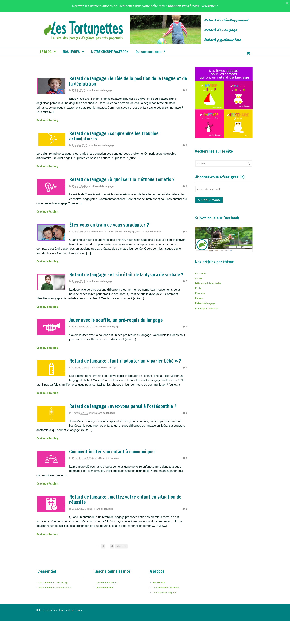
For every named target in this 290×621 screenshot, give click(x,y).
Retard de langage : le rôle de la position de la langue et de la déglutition (128, 81)
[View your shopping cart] (248, 53)
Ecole (198, 288)
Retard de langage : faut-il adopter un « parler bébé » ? (125, 360)
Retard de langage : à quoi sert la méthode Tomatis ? (122, 179)
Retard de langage (102, 90)
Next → (121, 546)
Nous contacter (105, 587)
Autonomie (97, 231)
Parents (109, 231)
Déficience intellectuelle (208, 283)
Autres (198, 278)
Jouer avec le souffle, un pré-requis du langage (116, 320)
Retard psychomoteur (148, 231)
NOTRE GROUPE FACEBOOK (109, 51)
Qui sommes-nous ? (150, 51)
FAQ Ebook (159, 582)
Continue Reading (47, 120)
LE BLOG (45, 51)
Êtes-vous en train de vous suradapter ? (109, 224)
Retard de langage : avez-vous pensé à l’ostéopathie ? (122, 406)
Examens (200, 293)
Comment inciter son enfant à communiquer (112, 451)
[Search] (248, 163)
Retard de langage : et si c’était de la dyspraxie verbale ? (126, 274)
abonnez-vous (178, 6)
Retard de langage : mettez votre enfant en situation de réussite (125, 499)
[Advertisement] (224, 343)
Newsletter (208, 6)
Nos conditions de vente (166, 587)
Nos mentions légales (164, 592)
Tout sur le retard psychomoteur (54, 587)
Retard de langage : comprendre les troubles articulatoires (113, 136)
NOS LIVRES (71, 51)
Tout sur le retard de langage (52, 582)
